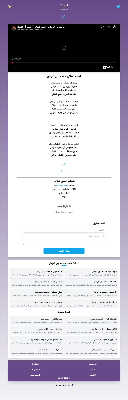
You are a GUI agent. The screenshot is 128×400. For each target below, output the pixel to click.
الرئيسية (92, 364)
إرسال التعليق (64, 251)
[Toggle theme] (10, 7)
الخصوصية (35, 375)
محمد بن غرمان (61, 185)
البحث (92, 369)
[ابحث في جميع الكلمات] (64, 17)
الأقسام (93, 375)
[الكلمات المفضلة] (118, 6)
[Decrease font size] (66, 171)
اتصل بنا (35, 364)
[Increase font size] (62, 171)
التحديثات (35, 369)
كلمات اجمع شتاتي (64, 180)
